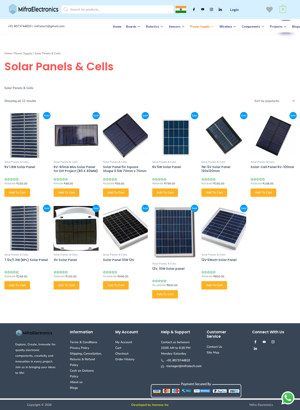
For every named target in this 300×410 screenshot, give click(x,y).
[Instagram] (211, 9)
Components (251, 26)
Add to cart (17, 192)
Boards (131, 26)
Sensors (175, 26)
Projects (276, 26)
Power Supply (200, 26)
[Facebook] (194, 9)
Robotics (152, 26)
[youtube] (202, 9)
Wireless (225, 26)
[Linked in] (220, 9)
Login (234, 10)
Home (117, 26)
